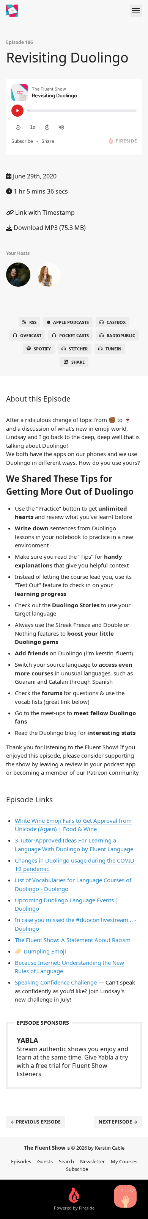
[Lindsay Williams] (48, 276)
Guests (45, 1161)
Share (78, 362)
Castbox (116, 322)
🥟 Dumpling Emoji (40, 951)
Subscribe (77, 1169)
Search (66, 1161)
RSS (32, 322)
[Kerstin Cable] (18, 276)
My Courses (124, 1161)
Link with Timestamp (44, 212)
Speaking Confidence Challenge (56, 982)
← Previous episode (36, 1122)
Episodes (21, 1161)
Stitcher (78, 349)
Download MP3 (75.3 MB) (49, 227)
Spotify (42, 349)
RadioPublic (121, 335)
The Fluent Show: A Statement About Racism (73, 940)
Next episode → (118, 1122)
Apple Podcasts (71, 322)
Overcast (30, 335)
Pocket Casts (74, 335)
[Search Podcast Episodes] (125, 1196)
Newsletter (92, 1161)
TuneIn (113, 349)
